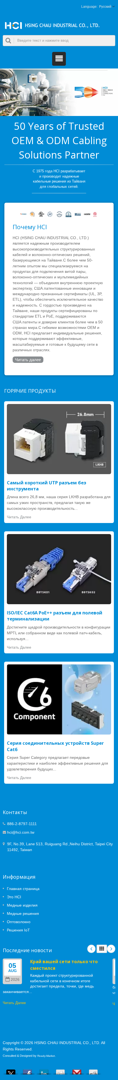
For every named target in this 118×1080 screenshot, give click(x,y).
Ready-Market (46, 1055)
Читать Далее (19, 517)
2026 (15, 980)
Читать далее (28, 359)
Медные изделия (22, 905)
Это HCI (14, 897)
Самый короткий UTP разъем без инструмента (46, 486)
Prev (91, 949)
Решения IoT (18, 930)
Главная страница (23, 888)
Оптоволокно (18, 922)
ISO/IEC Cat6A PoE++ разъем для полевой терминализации (54, 616)
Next (111, 949)
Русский (105, 7)
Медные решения (23, 913)
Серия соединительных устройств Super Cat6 (55, 746)
